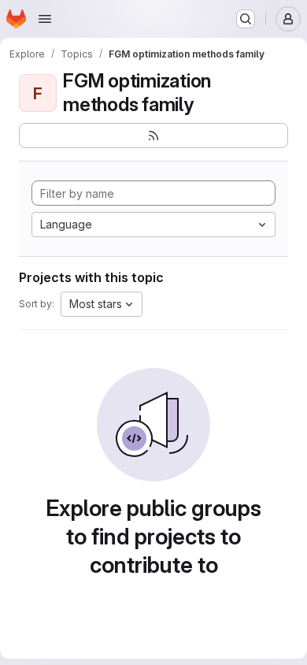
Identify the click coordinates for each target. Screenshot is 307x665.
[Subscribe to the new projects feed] (153, 135)
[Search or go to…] (245, 18)
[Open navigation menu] (44, 19)
